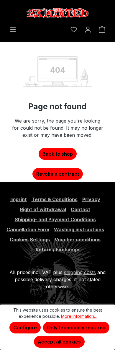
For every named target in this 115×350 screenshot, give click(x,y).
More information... (79, 316)
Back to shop (57, 154)
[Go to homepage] (57, 13)
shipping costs (80, 272)
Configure (25, 328)
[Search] (63, 27)
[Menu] (13, 29)
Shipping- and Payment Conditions (55, 219)
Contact (80, 209)
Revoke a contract (57, 174)
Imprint (18, 199)
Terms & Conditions (55, 199)
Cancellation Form (27, 229)
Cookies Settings (30, 239)
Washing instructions (79, 229)
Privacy (91, 199)
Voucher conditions (78, 239)
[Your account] (88, 29)
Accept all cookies (59, 342)
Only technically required (76, 328)
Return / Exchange (57, 250)
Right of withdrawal (43, 209)
